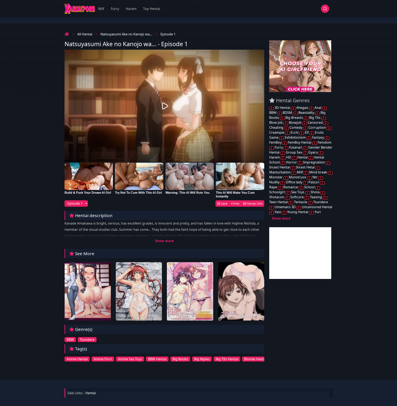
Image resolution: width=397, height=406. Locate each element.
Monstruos (297, 177)
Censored (315, 122)
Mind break (318, 172)
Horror (291, 162)
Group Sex (294, 152)
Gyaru (313, 152)
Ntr (315, 177)
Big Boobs (180, 359)
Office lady (294, 182)
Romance (290, 187)
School (309, 187)
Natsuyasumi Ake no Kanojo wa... (126, 34)
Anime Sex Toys (130, 359)
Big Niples (202, 359)
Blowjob (295, 122)
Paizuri (314, 182)
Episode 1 (168, 34)
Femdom (324, 142)
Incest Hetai (305, 167)
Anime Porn (103, 359)
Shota (315, 192)
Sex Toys (297, 192)
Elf (307, 132)
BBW (70, 339)
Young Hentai (297, 212)
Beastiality (306, 112)
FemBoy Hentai (299, 142)
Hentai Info (254, 203)
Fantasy (318, 137)
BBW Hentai (157, 359)
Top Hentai (151, 8)
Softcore (297, 197)
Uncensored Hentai (316, 207)
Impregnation (314, 162)
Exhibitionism (295, 137)
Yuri (317, 212)
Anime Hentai (77, 359)
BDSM (287, 112)
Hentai (303, 157)
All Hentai (84, 34)
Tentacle (300, 202)
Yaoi (278, 212)
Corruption (317, 127)
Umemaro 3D (285, 207)
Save (223, 203)
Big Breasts (294, 117)
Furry (115, 8)
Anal (318, 107)
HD (288, 157)
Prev (236, 203)
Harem (131, 8)
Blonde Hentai (255, 359)
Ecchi (294, 132)
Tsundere (87, 339)
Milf (101, 8)
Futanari (295, 147)
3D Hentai (282, 107)
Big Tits (314, 117)
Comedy (296, 127)
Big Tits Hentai (227, 359)
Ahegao (302, 107)
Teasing (316, 197)
